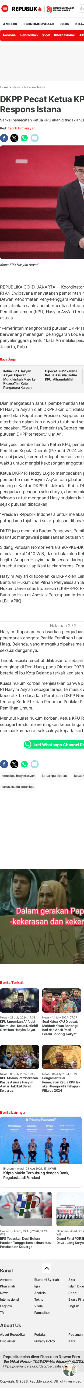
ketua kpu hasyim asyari (18, 776)
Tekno (38, 1299)
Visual (38, 1306)
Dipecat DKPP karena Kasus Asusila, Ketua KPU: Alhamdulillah (61, 375)
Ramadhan (42, 1313)
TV (2, 1313)
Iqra (37, 1286)
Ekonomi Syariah (39, 24)
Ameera (6, 1280)
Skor (71, 1280)
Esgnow (6, 1306)
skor (64, 24)
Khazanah (7, 1286)
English (73, 1306)
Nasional (10, 35)
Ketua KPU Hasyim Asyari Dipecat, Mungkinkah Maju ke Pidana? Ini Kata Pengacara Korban (19, 379)
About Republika (12, 1334)
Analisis (40, 1293)
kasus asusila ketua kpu (18, 787)
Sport (46, 35)
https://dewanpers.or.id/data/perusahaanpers (37, 1366)
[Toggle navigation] (5, 8)
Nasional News (34, 87)
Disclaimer (7, 1341)
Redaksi (40, 1334)
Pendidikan (29, 35)
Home (4, 87)
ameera (10, 24)
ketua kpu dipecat (54, 776)
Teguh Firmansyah (21, 128)
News (16, 87)
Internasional (64, 35)
